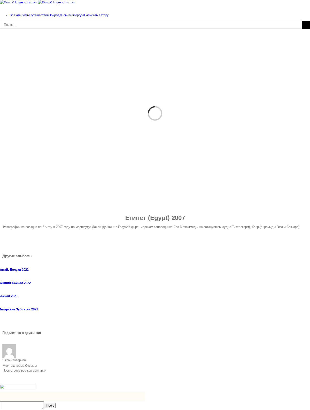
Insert (50, 405)
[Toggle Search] (1, 7)
